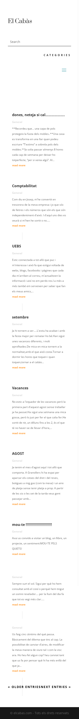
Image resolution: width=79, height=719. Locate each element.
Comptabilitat (24, 185)
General (17, 122)
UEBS (16, 246)
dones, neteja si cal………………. (38, 114)
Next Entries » (56, 687)
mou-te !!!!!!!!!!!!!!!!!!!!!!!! (32, 524)
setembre (20, 317)
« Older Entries (24, 687)
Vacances (20, 388)
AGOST (18, 453)
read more (18, 165)
